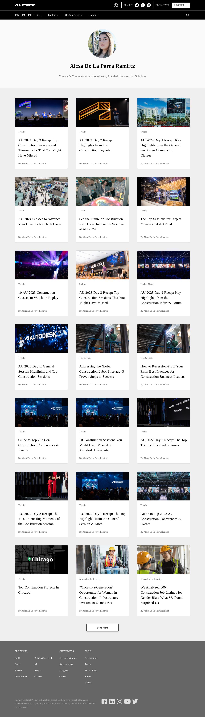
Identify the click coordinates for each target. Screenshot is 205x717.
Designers (63, 670)
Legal (35, 703)
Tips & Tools (91, 670)
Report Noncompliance (50, 703)
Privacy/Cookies (22, 700)
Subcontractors (66, 664)
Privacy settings (38, 700)
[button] (53, 15)
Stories (88, 676)
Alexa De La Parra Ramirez (34, 163)
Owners (62, 676)
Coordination (21, 676)
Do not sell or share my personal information (67, 700)
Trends (88, 664)
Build (17, 658)
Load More (102, 627)
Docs (17, 664)
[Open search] (187, 15)
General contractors (68, 658)
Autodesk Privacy (23, 703)
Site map (66, 703)
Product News (91, 658)
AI (35, 664)
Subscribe (179, 5)
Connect (38, 676)
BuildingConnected (43, 658)
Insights (37, 670)
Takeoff (18, 670)
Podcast (88, 682)
